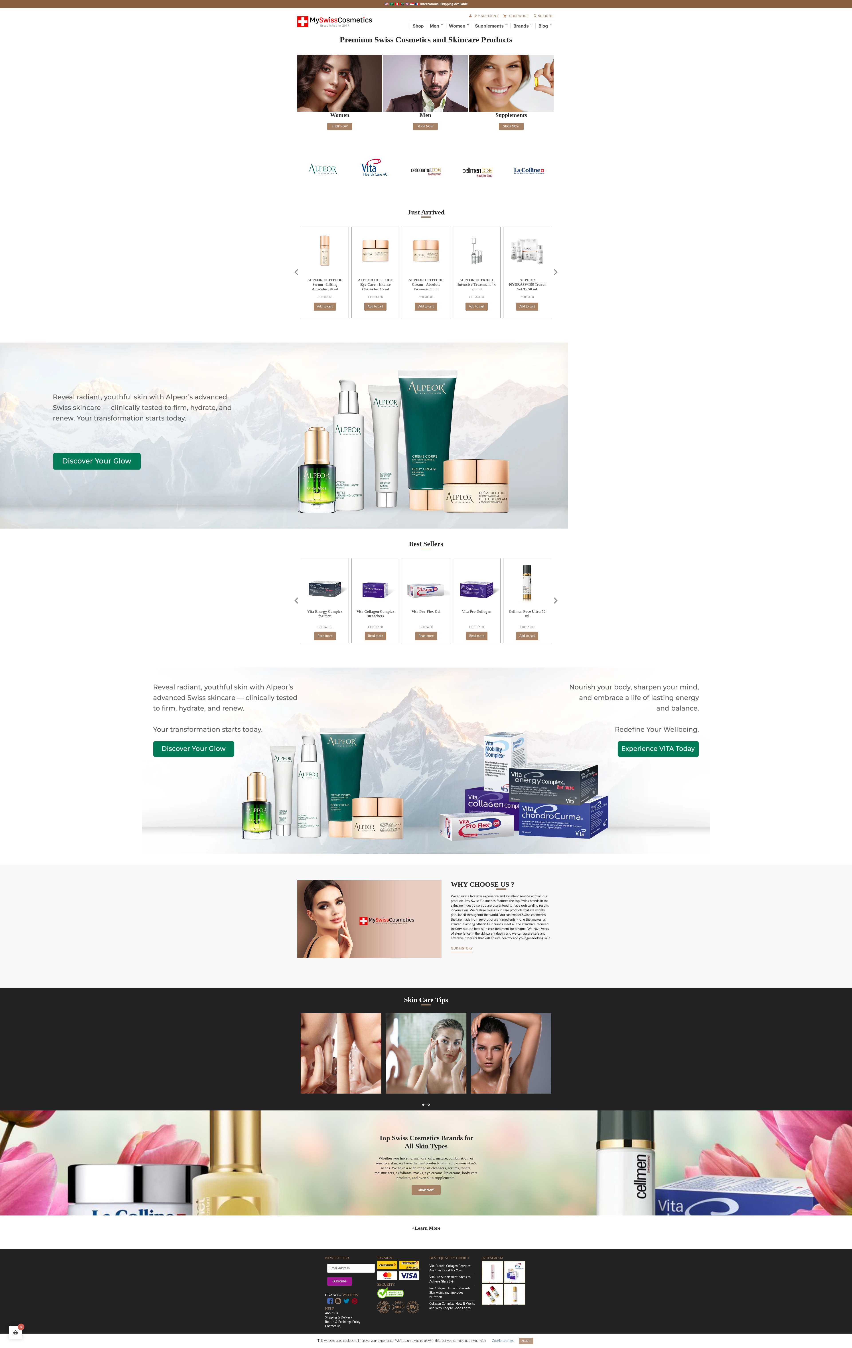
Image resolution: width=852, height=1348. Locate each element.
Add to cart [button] (325, 306)
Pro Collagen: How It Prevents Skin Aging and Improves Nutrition (449, 1293)
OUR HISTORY (462, 948)
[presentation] (296, 272)
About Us (331, 1313)
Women (457, 26)
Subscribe (340, 1281)
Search (545, 16)
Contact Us (332, 1326)
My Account (486, 16)
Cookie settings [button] (502, 1340)
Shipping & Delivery (338, 1317)
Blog (543, 26)
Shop (418, 26)
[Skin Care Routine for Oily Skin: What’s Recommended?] (511, 1053)
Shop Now (340, 126)
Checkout (519, 16)
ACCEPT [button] (526, 1341)
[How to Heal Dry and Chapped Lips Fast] (341, 1053)
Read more (325, 636)
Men (434, 26)
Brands (521, 26)
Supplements (489, 26)
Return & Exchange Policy (342, 1322)
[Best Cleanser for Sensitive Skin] (426, 1053)
